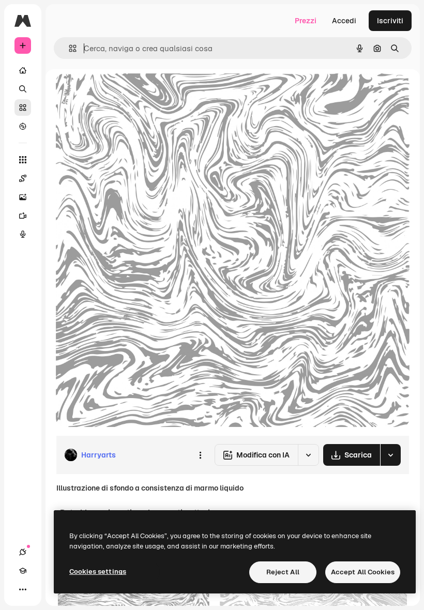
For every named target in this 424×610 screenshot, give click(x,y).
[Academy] (22, 570)
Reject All (282, 572)
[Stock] (22, 107)
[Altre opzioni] (200, 455)
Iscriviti (390, 20)
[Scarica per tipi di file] (390, 455)
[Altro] (22, 589)
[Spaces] (22, 178)
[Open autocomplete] (68, 48)
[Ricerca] (22, 89)
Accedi (344, 20)
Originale (124, 93)
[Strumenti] (22, 159)
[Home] (22, 70)
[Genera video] (22, 215)
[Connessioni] (22, 552)
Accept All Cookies (363, 572)
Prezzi (305, 20)
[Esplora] (22, 126)
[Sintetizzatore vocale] (22, 234)
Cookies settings (97, 571)
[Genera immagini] (22, 197)
